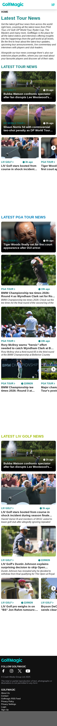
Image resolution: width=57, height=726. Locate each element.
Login (3, 707)
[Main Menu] (53, 4)
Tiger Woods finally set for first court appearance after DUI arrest (28, 246)
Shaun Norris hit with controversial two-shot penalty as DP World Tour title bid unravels (27, 128)
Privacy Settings (8, 704)
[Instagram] (12, 672)
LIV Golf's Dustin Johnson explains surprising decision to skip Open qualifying (25, 565)
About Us (5, 693)
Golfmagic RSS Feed (11, 699)
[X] (20, 672)
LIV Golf (9, 90)
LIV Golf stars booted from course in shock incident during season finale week (18, 167)
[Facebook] (4, 672)
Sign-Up (5, 710)
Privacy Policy (7, 701)
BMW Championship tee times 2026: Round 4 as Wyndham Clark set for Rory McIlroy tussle (28, 294)
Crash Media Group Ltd (14, 677)
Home (4, 12)
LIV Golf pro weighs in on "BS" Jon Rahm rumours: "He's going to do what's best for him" (18, 608)
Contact (4, 696)
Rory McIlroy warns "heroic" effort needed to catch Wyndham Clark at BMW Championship (28, 346)
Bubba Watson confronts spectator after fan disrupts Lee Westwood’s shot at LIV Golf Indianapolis (27, 95)
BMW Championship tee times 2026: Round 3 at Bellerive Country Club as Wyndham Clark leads (18, 389)
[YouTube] (29, 672)
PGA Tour (47, 162)
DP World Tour (14, 123)
